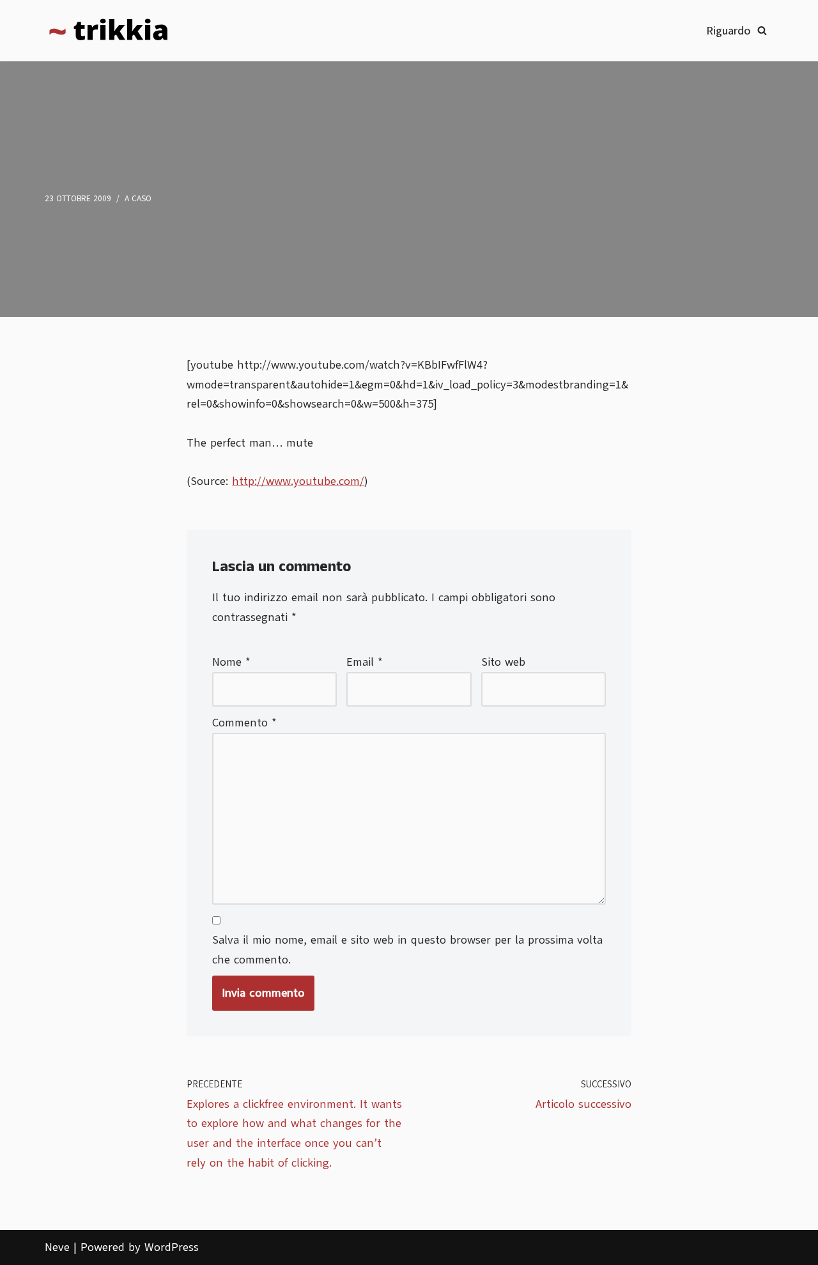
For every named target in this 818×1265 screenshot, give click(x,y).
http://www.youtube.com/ (298, 481)
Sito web (503, 662)
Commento (244, 722)
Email (364, 662)
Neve (57, 1247)
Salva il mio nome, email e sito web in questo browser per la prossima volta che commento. (407, 949)
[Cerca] (762, 30)
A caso (138, 198)
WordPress (171, 1247)
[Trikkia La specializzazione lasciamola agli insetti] (109, 31)
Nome (231, 662)
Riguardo (728, 30)
